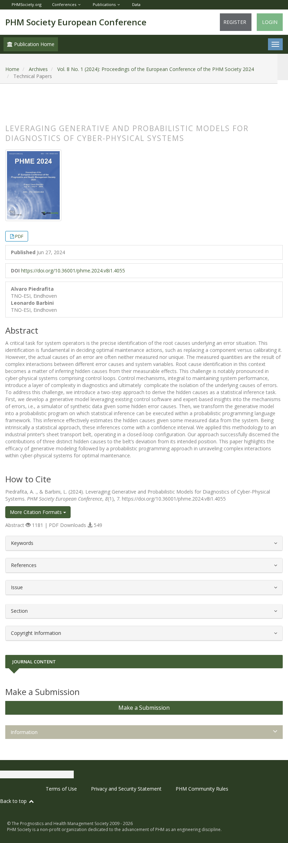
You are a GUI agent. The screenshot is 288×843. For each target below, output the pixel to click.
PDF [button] (19, 236)
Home (12, 69)
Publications (104, 4)
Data (136, 4)
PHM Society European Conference (75, 22)
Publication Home (33, 44)
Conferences (64, 4)
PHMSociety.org (26, 4)
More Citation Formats (36, 512)
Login (269, 22)
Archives (38, 69)
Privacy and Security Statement (126, 788)
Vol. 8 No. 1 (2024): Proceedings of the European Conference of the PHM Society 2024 (155, 69)
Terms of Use (61, 788)
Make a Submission (144, 708)
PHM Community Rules (202, 788)
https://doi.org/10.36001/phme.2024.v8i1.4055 (73, 270)
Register (234, 22)
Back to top (14, 801)
